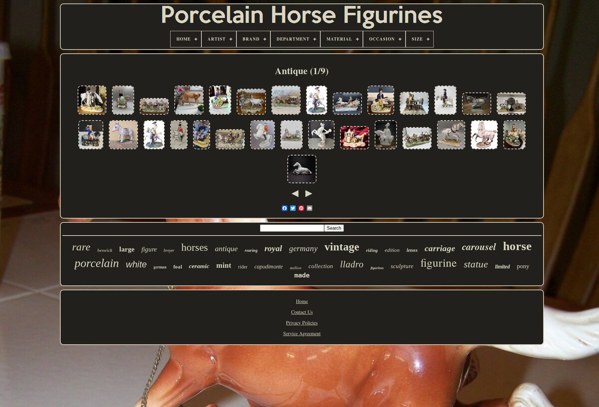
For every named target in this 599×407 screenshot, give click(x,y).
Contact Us (302, 312)
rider (243, 266)
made (302, 275)
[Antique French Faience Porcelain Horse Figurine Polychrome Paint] (123, 149)
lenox (412, 250)
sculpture (402, 266)
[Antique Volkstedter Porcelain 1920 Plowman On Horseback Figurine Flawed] (445, 115)
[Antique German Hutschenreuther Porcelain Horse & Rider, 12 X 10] (321, 149)
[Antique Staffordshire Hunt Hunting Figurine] (220, 115)
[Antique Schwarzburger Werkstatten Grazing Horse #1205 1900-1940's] (189, 115)
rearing (251, 250)
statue (476, 263)
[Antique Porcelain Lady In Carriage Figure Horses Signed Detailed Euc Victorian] (230, 149)
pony (523, 266)
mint (223, 265)
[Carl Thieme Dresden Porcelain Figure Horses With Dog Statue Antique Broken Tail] (451, 149)
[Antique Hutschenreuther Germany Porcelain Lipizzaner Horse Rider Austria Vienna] (262, 149)
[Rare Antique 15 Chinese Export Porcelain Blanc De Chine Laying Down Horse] (302, 183)
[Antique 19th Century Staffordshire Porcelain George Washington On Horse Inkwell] (90, 149)
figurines (377, 268)
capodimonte (268, 266)
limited (502, 266)
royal (273, 248)
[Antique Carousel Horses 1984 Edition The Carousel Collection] (201, 149)
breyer (169, 250)
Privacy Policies (302, 322)
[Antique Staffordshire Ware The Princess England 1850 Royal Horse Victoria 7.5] (123, 115)
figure (149, 249)
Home (302, 301)
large (126, 249)
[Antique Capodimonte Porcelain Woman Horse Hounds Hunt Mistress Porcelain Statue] (514, 149)
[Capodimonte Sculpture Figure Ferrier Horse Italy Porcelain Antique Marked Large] (414, 115)
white (136, 264)
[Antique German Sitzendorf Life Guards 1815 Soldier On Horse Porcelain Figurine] (179, 149)
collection (321, 266)
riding (372, 250)
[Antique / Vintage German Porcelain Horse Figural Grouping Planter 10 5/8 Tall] (251, 115)
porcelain (97, 263)
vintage (341, 246)
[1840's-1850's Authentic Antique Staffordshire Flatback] (380, 115)
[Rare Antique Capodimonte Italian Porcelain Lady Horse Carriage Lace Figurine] (291, 149)
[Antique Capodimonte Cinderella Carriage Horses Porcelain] (417, 149)
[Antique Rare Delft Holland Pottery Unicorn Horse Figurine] (476, 115)
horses (194, 247)
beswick (104, 250)
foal (177, 266)
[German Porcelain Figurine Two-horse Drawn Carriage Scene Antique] (354, 149)
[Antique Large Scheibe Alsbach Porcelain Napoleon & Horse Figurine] (92, 115)
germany (303, 248)
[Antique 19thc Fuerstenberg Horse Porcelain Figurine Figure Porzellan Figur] (484, 149)
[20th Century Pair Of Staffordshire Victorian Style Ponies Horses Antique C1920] (511, 115)
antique (226, 248)
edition (392, 250)
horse (517, 246)
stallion (296, 268)
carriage (440, 248)
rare (81, 247)
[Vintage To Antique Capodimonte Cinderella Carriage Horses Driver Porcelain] (154, 115)
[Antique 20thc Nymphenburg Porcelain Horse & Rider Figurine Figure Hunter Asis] (316, 115)
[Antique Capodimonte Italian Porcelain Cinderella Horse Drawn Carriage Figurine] (286, 115)
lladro (352, 264)
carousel (479, 246)
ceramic (199, 266)
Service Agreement (302, 333)
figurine (438, 262)
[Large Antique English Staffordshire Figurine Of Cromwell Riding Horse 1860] (386, 149)
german (160, 267)
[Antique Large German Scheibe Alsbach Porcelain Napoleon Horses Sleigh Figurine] (347, 115)
